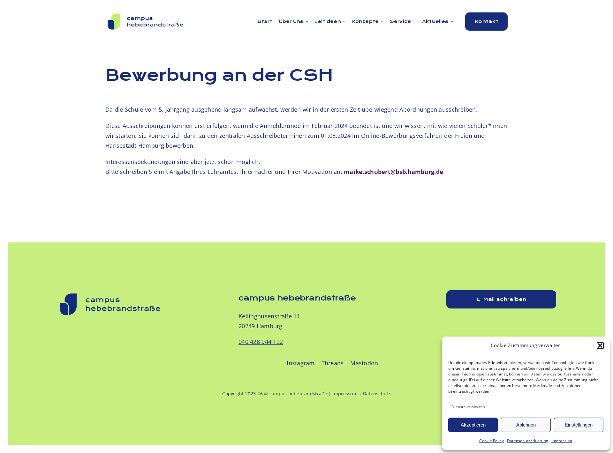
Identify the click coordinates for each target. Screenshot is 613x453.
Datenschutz (377, 393)
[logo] (145, 14)
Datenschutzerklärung (527, 440)
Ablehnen (526, 424)
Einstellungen (579, 424)
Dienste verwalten (468, 407)
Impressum (561, 440)
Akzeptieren (473, 424)
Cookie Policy (491, 440)
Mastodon (364, 363)
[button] (600, 345)
